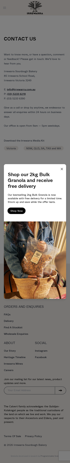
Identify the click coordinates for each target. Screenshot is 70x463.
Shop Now (16, 211)
